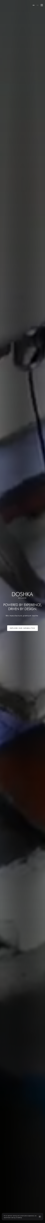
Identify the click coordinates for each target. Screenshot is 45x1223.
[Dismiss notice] (39, 1216)
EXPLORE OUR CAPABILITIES (22, 628)
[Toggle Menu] (41, 5)
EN (33, 5)
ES (38, 5)
